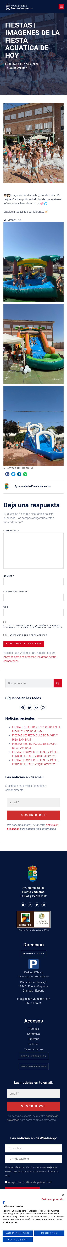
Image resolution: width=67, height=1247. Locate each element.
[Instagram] (43, 707)
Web (5, 607)
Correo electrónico (16, 592)
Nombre (8, 576)
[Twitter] (37, 904)
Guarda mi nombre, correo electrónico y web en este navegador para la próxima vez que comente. (33, 627)
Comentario (11, 531)
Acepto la (30, 1182)
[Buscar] (58, 683)
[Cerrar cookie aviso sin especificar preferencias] (63, 1194)
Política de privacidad (37, 1182)
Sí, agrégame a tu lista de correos (26, 635)
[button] (61, 6)
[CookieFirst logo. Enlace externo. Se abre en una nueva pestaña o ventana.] (4, 1202)
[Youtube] (43, 904)
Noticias (28, 468)
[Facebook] (23, 904)
